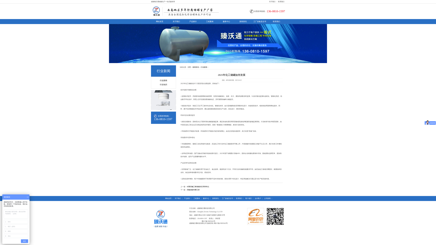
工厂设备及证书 (259, 21)
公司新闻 (267, 198)
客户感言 (248, 198)
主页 (189, 67)
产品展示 (193, 21)
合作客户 (258, 198)
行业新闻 (163, 80)
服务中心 (226, 21)
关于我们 (272, 1)
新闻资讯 (243, 21)
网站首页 (159, 21)
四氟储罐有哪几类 (193, 190)
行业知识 (163, 85)
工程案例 (209, 21)
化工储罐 (188, 83)
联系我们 (281, 1)
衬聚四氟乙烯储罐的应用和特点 (198, 186)
